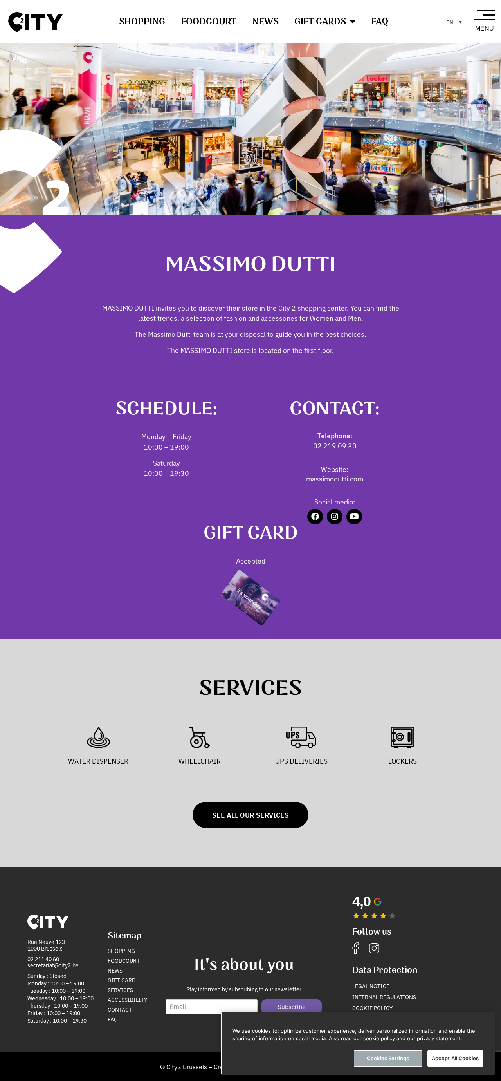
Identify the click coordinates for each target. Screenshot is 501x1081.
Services (120, 990)
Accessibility (127, 999)
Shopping (142, 21)
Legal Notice (370, 986)
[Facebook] (315, 516)
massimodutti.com (334, 478)
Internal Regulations (384, 997)
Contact (120, 1009)
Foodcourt (208, 21)
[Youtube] (354, 516)
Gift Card (121, 980)
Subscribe (292, 1006)
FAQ (379, 21)
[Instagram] (334, 516)
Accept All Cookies (455, 1058)
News (265, 21)
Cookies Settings (388, 1058)
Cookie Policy (372, 1008)
